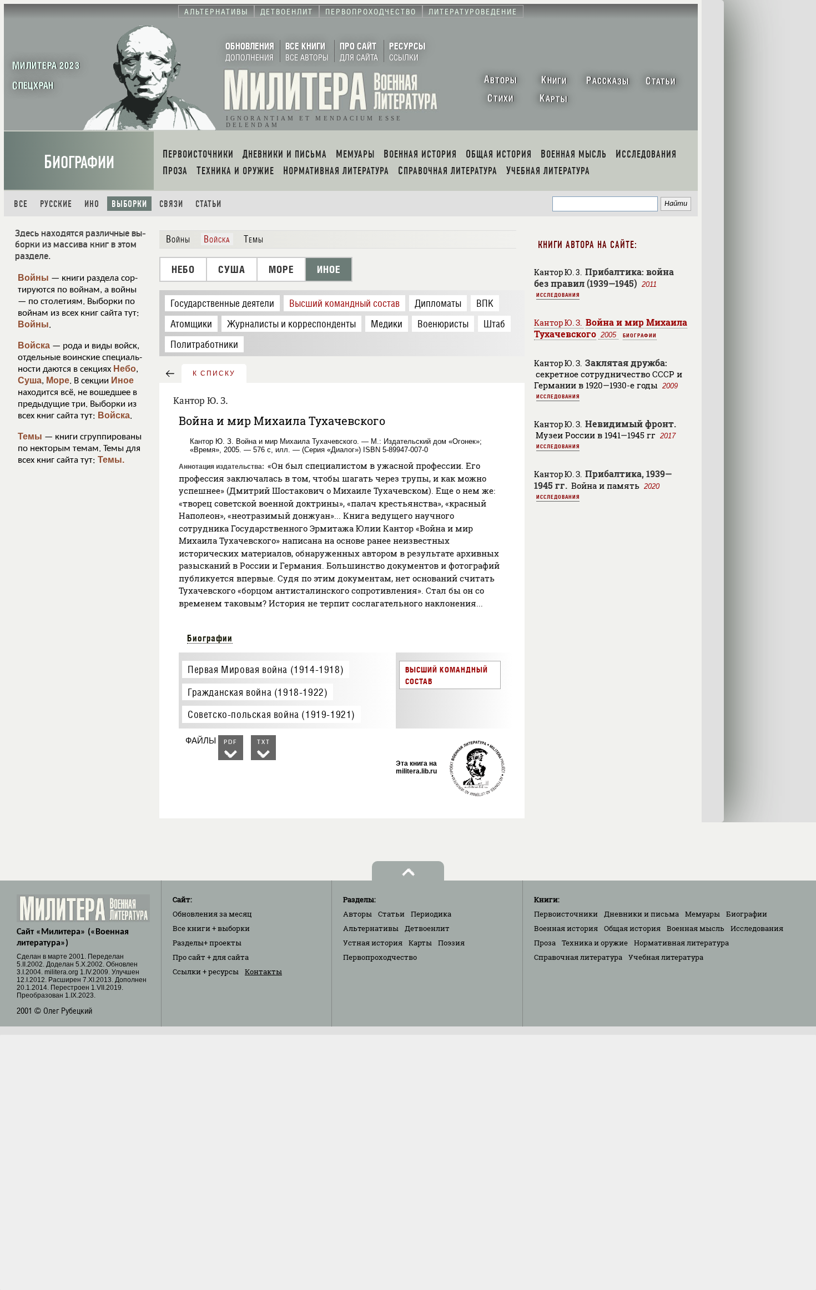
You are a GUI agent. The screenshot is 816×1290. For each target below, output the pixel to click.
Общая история (632, 928)
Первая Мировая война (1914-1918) (266, 669)
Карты (420, 943)
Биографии (79, 162)
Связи (171, 204)
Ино (91, 204)
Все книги (211, 928)
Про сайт (211, 957)
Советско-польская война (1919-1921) (271, 714)
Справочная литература (578, 957)
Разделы (207, 943)
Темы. (111, 459)
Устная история (372, 943)
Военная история (566, 928)
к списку (214, 373)
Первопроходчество (380, 957)
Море (57, 380)
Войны (33, 277)
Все (21, 204)
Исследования (558, 294)
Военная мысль (695, 928)
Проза (545, 943)
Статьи (208, 204)
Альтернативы (371, 928)
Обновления (212, 914)
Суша (30, 380)
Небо (124, 368)
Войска (34, 345)
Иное (122, 380)
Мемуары (702, 914)
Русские (56, 204)
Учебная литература (665, 957)
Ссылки (206, 972)
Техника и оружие (595, 943)
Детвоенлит (427, 928)
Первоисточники (566, 914)
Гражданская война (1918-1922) (258, 692)
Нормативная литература (681, 943)
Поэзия (451, 943)
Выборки (129, 204)
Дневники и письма (641, 914)
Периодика (431, 914)
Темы (30, 436)
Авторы (357, 914)
